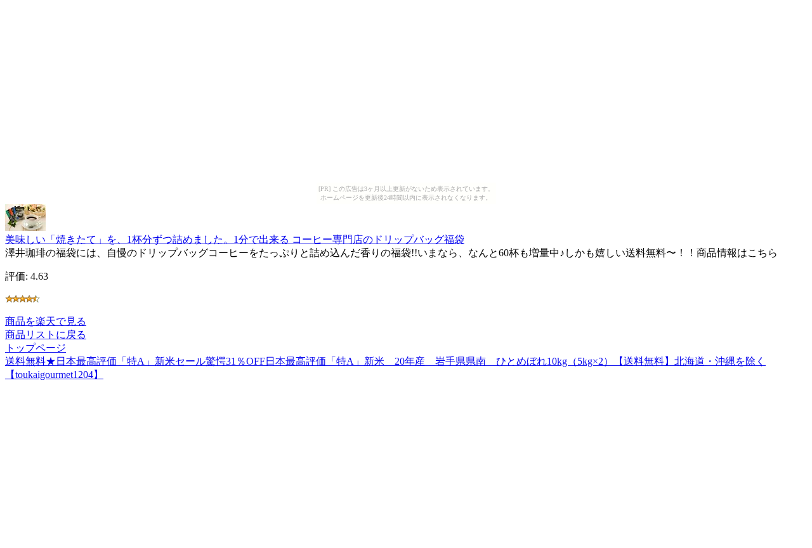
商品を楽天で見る (45, 321)
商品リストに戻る (45, 334)
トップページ (35, 347)
